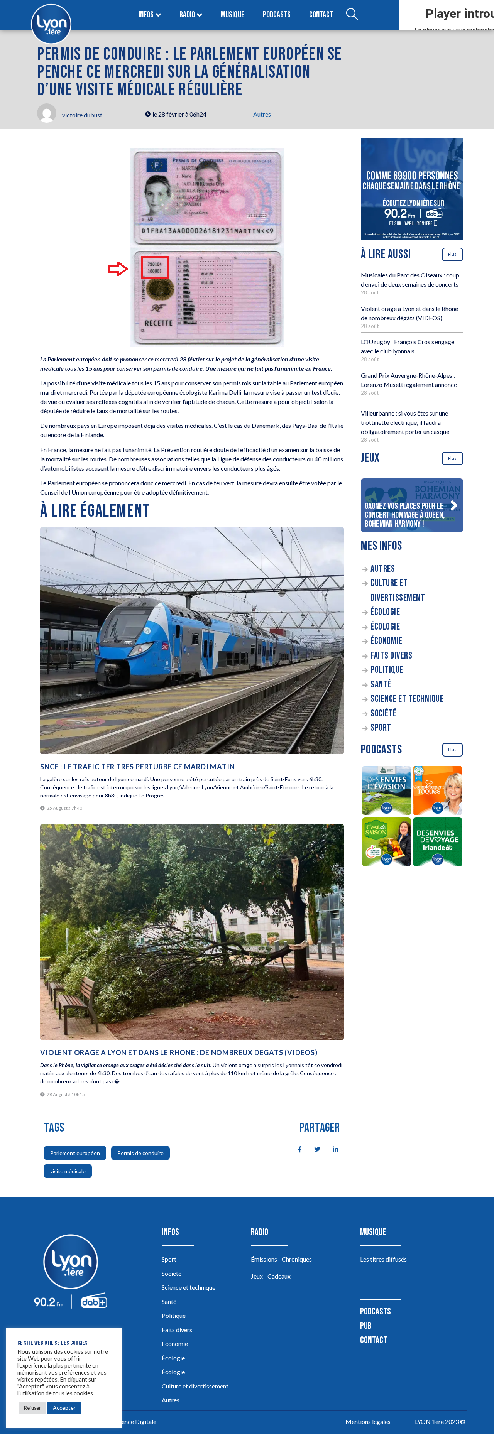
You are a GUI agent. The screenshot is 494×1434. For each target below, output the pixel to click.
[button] (454, 505)
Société (383, 714)
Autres (262, 114)
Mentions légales (368, 1421)
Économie (386, 641)
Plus (452, 254)
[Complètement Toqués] (438, 791)
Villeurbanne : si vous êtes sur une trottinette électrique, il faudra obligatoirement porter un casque (405, 422)
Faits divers (391, 656)
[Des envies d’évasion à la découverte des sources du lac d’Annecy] (386, 791)
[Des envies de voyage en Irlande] (438, 843)
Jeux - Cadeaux (271, 1276)
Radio (187, 15)
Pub (366, 1325)
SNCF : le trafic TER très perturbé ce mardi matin (137, 766)
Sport (380, 728)
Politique (386, 670)
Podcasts (277, 15)
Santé (380, 685)
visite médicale (68, 1171)
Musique (232, 15)
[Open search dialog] (352, 15)
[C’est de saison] (386, 843)
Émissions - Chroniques (281, 1259)
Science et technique (406, 699)
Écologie (385, 612)
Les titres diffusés (383, 1259)
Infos (146, 15)
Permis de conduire (140, 1153)
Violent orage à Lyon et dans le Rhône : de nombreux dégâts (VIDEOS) (179, 1052)
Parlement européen (75, 1153)
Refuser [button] (32, 1408)
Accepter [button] (64, 1407)
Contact (321, 15)
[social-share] (295, 1148)
